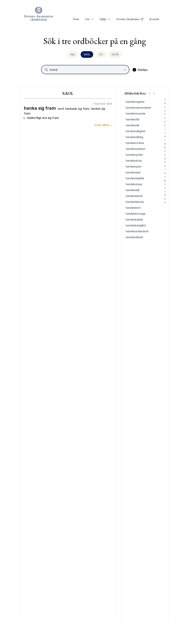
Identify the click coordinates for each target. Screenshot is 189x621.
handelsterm (133, 207)
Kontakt (154, 19)
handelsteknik (134, 195)
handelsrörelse (135, 142)
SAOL (87, 54)
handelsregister (135, 101)
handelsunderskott (137, 231)
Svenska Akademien (128, 19)
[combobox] (86, 69)
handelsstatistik (135, 178)
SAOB (115, 54)
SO (101, 54)
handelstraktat (134, 219)
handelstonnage (135, 213)
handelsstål (132, 190)
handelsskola (134, 160)
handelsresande (135, 113)
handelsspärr (134, 166)
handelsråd (132, 119)
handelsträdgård (136, 225)
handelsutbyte (134, 237)
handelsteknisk (135, 201)
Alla (73, 54)
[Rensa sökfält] (125, 70)
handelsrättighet (135, 131)
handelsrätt (132, 125)
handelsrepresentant (138, 107)
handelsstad (133, 172)
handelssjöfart (134, 154)
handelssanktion (135, 148)
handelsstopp (134, 184)
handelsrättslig (134, 137)
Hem (76, 19)
